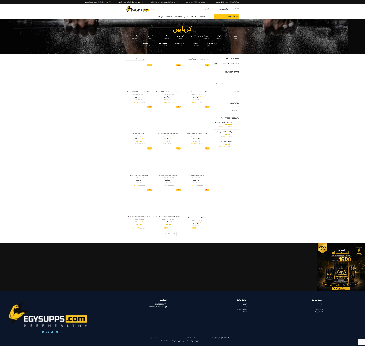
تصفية (215, 63)
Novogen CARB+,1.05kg (224, 132)
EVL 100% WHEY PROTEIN (223, 122)
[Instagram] (47, 284)
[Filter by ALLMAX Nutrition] (233, 76)
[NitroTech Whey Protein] (236, 156)
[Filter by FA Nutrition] (220, 95)
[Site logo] (138, 9)
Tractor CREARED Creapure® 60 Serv (167, 92)
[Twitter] (52, 284)
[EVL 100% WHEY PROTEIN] (236, 125)
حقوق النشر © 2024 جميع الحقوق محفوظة (186, 293)
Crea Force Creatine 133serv (168, 136)
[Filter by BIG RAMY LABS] (220, 80)
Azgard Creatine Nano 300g (139, 112)
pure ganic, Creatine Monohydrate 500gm (196, 67)
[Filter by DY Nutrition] (233, 95)
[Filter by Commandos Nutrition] (220, 88)
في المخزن (234, 110)
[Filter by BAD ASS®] (233, 80)
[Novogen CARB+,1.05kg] (236, 141)
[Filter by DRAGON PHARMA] (220, 91)
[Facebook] (57, 284)
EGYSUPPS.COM (166, 293)
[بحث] (153, 9)
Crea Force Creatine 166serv (139, 136)
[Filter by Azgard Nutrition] (220, 76)
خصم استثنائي (233, 107)
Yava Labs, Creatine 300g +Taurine (168, 114)
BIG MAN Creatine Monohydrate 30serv (168, 153)
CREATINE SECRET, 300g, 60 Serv (196, 119)
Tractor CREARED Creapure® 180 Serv (139, 67)
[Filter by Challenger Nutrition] (233, 88)
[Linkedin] (42, 284)
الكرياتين (200, 69)
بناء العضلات (194, 69)
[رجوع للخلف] (194, 29)
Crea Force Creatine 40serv (196, 155)
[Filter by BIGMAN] (233, 84)
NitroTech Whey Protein (225, 153)
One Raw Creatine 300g (196, 136)
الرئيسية (208, 59)
